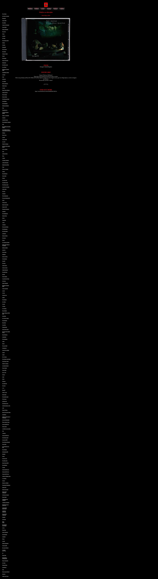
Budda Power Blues (5, 164)
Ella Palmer (4, 58)
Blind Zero (4, 530)
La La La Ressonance (5, 419)
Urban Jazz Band (5, 288)
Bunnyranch (4, 394)
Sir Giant (3, 562)
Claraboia (3, 536)
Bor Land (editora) (5, 547)
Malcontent (4, 62)
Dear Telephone (4, 173)
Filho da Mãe (4, 139)
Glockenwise (4, 348)
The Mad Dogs (4, 272)
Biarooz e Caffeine (5, 482)
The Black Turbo (5, 182)
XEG (3, 124)
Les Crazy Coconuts (5, 16)
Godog (3, 354)
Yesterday (3, 117)
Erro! (3, 569)
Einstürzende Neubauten (6, 485)
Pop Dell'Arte (4, 383)
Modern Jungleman (5, 105)
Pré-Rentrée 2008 (5, 451)
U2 (2, 553)
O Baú (3, 222)
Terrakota (3, 517)
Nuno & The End (5, 60)
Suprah (3, 352)
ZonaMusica (4, 567)
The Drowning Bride (5, 99)
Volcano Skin (4, 202)
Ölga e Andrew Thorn (5, 422)
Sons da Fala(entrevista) (4, 514)
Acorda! (3, 541)
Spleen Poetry (4, 265)
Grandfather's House (5, 72)
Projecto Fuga (4, 458)
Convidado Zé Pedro (5, 278)
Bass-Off (3, 390)
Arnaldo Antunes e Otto (6, 405)
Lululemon (4, 233)
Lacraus (3, 290)
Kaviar (3, 343)
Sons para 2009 (4, 439)
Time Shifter (4, 27)
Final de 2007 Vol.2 (5, 471)
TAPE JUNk (4, 189)
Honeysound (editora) (5, 571)
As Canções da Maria (5, 242)
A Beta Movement (5, 162)
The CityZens (4, 94)
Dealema (3, 132)
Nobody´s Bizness (5, 363)
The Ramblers (4, 258)
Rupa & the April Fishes (6, 412)
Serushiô (3, 261)
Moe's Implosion (5, 83)
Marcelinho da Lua (5, 504)
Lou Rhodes (4, 478)
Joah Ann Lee (4, 295)
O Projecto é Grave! (5, 494)
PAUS (3, 200)
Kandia (3, 297)
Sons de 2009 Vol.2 (5, 424)
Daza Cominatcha (5, 560)
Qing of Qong (4, 96)
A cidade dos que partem (6, 428)
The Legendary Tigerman (6, 122)
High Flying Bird (5, 204)
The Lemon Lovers (5, 40)
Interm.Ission (4, 426)
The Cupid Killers (5, 226)
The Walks (4, 22)
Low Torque (4, 67)
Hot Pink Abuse (5, 231)
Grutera (3, 171)
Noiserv (3, 178)
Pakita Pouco (4, 85)
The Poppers (4, 399)
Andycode (4, 79)
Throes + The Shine (5, 115)
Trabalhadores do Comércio (5, 500)
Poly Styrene (4, 356)
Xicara (3, 33)
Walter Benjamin (5, 269)
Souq (3, 76)
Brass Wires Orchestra (6, 90)
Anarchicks (4, 220)
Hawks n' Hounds (5, 169)
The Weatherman (5, 213)
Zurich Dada (4, 20)
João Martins (4, 101)
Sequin (3, 56)
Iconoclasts (4, 316)
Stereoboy (4, 193)
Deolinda (3, 454)
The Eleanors (4, 299)
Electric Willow (4, 235)
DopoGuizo (3, 522)
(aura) (3, 376)
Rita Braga (4, 51)
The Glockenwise (5, 195)
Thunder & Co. (4, 110)
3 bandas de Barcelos (5, 502)
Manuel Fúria (4, 215)
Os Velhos (4, 301)
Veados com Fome (5, 576)
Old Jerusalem (4, 320)
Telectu (3, 456)
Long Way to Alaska (5, 350)
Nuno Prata (4, 555)
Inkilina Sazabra (5, 247)
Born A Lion (4, 135)
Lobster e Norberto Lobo (6, 476)
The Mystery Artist (5, 361)
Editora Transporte (5, 543)
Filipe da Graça (4, 267)
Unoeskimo (4, 414)
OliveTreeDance (4, 103)
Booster (3, 274)
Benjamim (4, 18)
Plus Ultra (4, 31)
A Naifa (3, 158)
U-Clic (3, 527)
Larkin (3, 341)
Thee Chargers (4, 276)
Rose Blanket (4, 310)
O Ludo (3, 304)
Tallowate (3, 381)
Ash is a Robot (4, 149)
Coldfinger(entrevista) (4, 511)
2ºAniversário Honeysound (4, 508)
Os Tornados (4, 308)
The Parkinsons (4, 229)
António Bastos (4, 153)
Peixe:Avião (4, 175)
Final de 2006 (4, 545)
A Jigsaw (3, 74)
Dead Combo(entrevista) (4, 492)
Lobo (3, 407)
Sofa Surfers (4, 252)
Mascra (3, 240)
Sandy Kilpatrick (5, 283)
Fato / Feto (4, 372)
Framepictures (4, 327)
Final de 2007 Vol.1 (5, 474)
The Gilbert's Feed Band (6, 359)
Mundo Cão (4, 487)
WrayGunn (4, 519)
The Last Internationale (6, 198)
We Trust (3, 38)
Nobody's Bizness (5, 143)
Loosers (3, 137)
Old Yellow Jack (5, 64)
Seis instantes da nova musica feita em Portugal (6, 130)
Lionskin (3, 36)
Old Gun (3, 191)
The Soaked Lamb (5, 396)
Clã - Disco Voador (5, 318)
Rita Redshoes (4, 465)
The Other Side (4, 460)
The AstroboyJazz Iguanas (4, 525)
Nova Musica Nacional (6, 442)
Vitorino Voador (5, 53)
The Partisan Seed (5, 184)
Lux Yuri (3, 141)
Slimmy (3, 374)
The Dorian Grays (5, 403)
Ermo (3, 155)
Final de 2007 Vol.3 (5, 469)
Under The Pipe (4, 92)
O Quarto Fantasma (5, 160)
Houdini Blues (4, 565)
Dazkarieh (4, 254)
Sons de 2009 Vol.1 (5, 435)
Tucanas (3, 467)
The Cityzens (4, 49)
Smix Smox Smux (5, 329)
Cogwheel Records (5, 365)
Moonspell (4, 47)
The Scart (3, 263)
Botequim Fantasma (5, 209)
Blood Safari (4, 497)
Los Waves (4, 81)
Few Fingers (4, 13)
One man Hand (4, 345)
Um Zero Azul (4, 180)
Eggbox (3, 42)
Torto (3, 151)
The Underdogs (4, 339)
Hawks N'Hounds (5, 29)
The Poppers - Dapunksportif (4, 558)
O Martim (4, 224)
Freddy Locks (4, 392)
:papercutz (4, 433)
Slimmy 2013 (4, 206)
